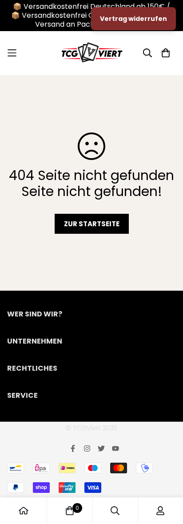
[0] (69, 510)
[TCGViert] (91, 53)
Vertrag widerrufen (133, 18)
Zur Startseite (91, 223)
